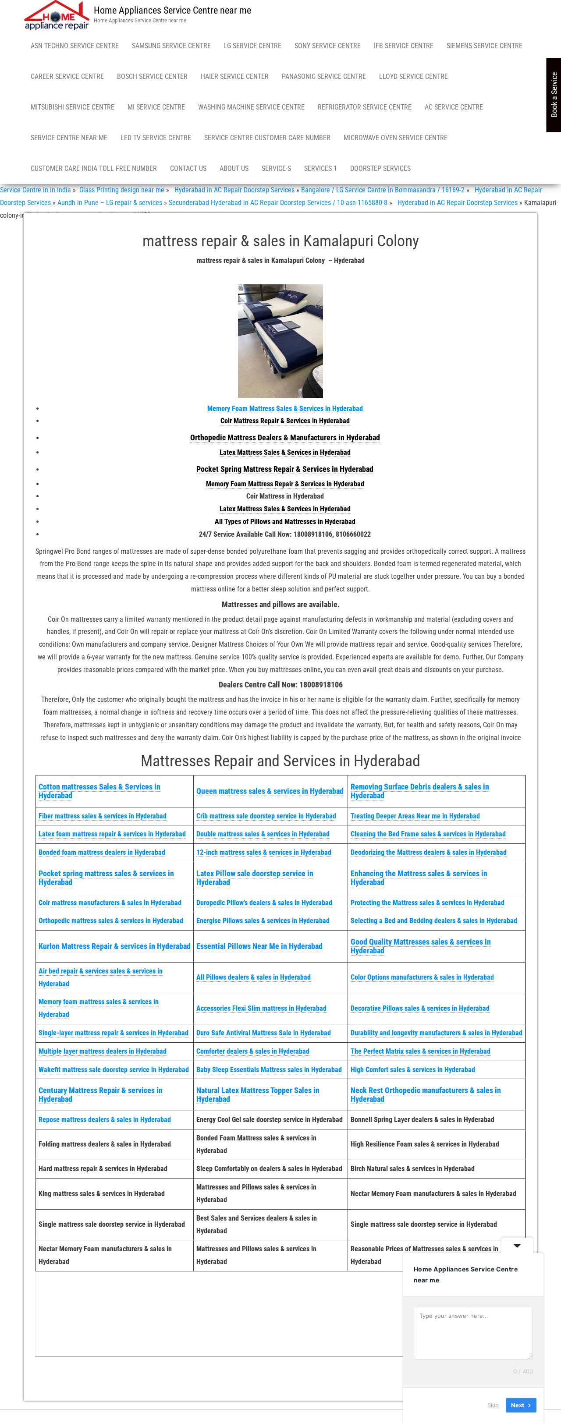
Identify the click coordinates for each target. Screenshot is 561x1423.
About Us (234, 168)
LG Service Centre (252, 46)
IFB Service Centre (403, 46)
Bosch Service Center (152, 76)
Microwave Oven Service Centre (395, 138)
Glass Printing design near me (121, 190)
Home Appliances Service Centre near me (172, 10)
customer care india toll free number (94, 168)
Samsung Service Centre (171, 46)
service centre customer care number (267, 138)
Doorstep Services (380, 168)
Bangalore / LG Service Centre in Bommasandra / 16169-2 (383, 190)
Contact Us (188, 168)
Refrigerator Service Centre (365, 107)
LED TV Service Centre (156, 138)
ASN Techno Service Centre (75, 46)
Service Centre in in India (35, 190)
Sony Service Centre (328, 46)
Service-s (276, 168)
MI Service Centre (156, 107)
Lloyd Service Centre (413, 76)
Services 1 (320, 168)
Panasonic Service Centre (324, 76)
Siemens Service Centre (484, 46)
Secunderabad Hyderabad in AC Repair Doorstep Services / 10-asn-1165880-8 (278, 202)
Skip (493, 1405)
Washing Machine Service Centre (251, 107)
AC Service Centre (454, 107)
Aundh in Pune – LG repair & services (109, 202)
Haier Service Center (235, 76)
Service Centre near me (69, 138)
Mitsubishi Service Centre (72, 107)
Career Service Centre (67, 76)
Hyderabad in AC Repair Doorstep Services (233, 190)
